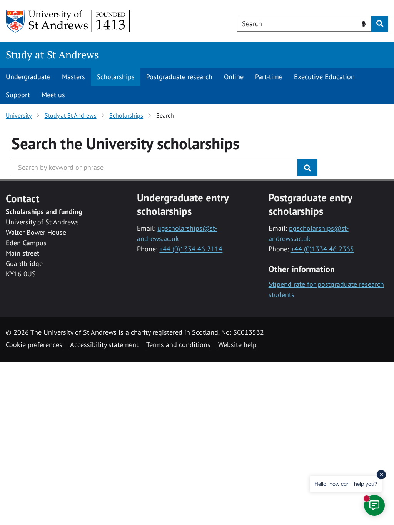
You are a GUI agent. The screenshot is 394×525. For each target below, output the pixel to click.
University (19, 115)
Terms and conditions (178, 344)
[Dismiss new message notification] (381, 475)
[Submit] (307, 167)
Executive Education (324, 76)
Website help (237, 344)
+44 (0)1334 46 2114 (190, 248)
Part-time (268, 76)
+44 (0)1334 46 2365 (322, 248)
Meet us (53, 94)
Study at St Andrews (52, 54)
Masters (73, 76)
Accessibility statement (104, 344)
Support (18, 94)
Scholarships (116, 76)
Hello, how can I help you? (345, 483)
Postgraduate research (179, 76)
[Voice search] (364, 23)
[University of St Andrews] (68, 21)
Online (234, 76)
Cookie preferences (34, 344)
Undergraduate (28, 76)
